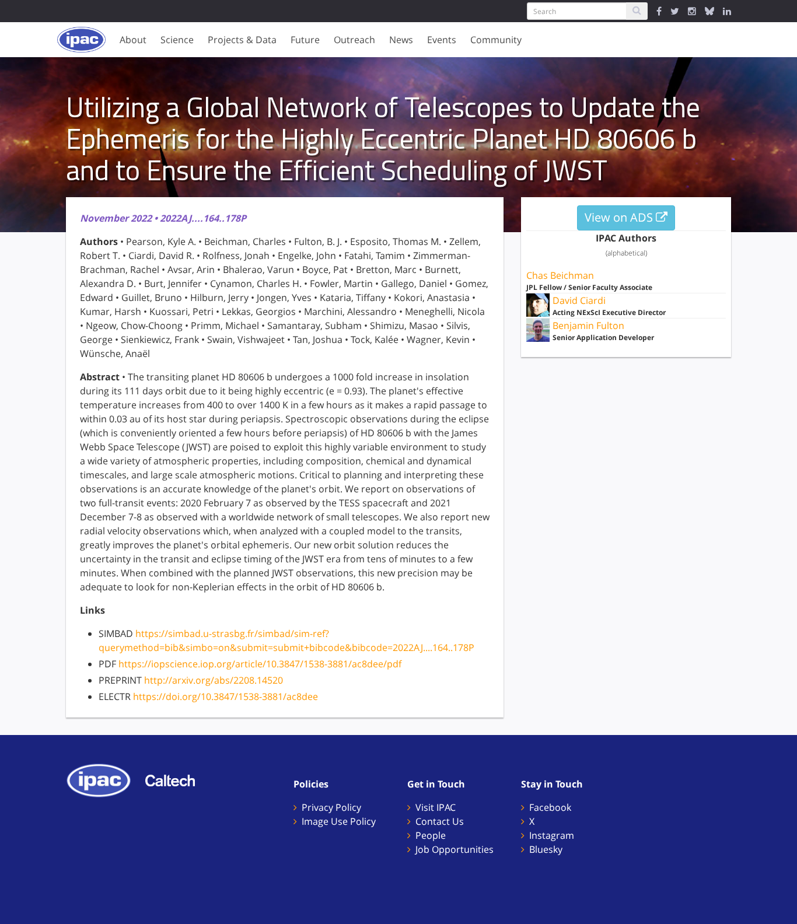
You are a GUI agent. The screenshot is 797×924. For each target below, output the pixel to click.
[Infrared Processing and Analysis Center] (104, 779)
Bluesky (545, 849)
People (430, 835)
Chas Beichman (560, 275)
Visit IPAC (435, 807)
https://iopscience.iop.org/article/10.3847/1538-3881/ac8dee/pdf (259, 663)
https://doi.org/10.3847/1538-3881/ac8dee (225, 696)
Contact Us (439, 821)
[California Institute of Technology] (176, 779)
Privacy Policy (331, 807)
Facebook (550, 807)
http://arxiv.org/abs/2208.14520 (213, 680)
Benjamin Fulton (588, 325)
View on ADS (620, 217)
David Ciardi (579, 300)
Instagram (551, 835)
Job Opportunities (454, 849)
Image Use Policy (339, 821)
